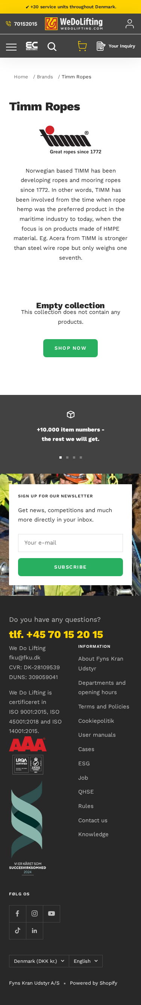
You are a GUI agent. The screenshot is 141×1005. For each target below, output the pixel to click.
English (82, 961)
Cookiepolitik (96, 720)
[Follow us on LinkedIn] (34, 930)
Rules (86, 806)
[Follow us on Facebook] (17, 913)
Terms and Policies (103, 706)
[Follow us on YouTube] (51, 913)
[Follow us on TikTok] (17, 930)
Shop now (70, 348)
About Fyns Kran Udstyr (100, 663)
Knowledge (93, 834)
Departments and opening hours (102, 687)
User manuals (97, 734)
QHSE (86, 791)
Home (21, 77)
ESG (84, 763)
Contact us (93, 820)
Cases (86, 749)
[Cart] (82, 46)
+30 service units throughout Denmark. (73, 6)
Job (83, 777)
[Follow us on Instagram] (34, 913)
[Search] (53, 46)
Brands (45, 77)
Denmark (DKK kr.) (35, 961)
